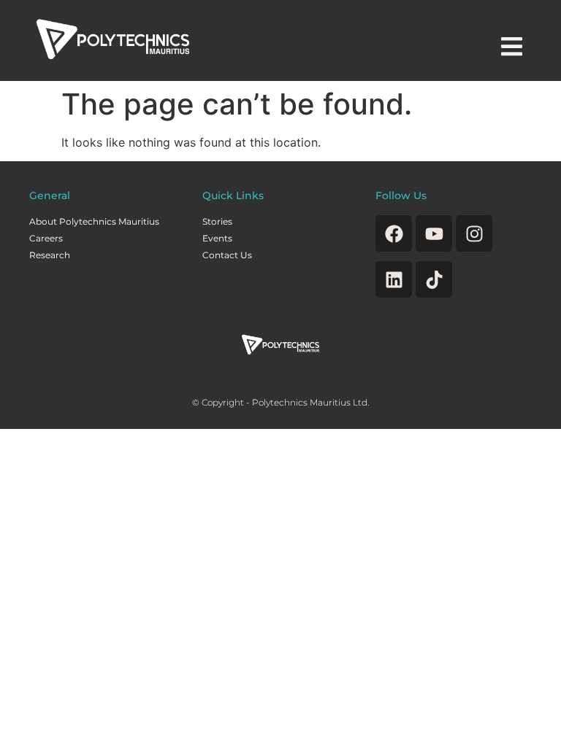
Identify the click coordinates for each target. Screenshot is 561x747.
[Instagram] (474, 233)
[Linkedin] (393, 279)
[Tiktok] (434, 279)
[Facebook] (393, 233)
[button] (511, 46)
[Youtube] (434, 233)
